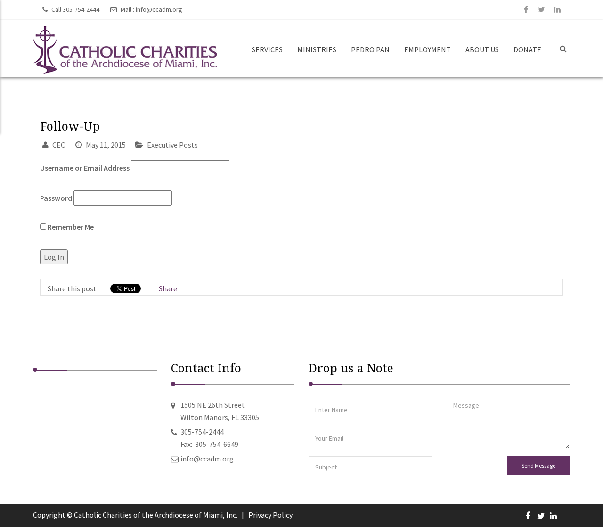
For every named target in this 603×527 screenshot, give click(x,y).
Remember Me (70, 226)
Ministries (316, 49)
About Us (482, 49)
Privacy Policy (270, 514)
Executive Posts (172, 144)
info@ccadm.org (159, 9)
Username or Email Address (85, 168)
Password (56, 198)
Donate (527, 49)
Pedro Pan (370, 49)
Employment (427, 49)
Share (168, 288)
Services (267, 49)
